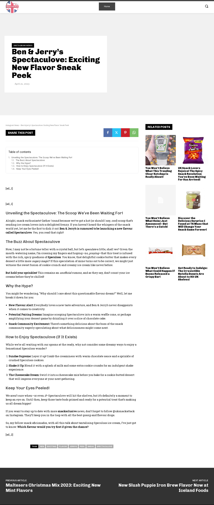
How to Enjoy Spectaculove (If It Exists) (35, 166)
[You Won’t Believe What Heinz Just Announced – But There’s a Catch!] (160, 200)
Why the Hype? (23, 163)
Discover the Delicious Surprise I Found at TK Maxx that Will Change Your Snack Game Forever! (193, 224)
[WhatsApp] (134, 132)
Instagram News (23, 45)
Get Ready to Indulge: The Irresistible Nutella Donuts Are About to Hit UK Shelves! (192, 273)
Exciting (51, 446)
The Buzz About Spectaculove (30, 160)
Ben (42, 446)
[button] (206, 6)
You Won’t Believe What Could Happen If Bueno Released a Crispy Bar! (160, 272)
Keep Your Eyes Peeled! (27, 169)
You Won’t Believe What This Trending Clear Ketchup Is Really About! (158, 172)
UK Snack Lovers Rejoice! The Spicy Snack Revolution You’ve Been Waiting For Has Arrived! (192, 173)
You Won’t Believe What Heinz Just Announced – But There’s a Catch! (157, 222)
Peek (82, 446)
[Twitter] (116, 132)
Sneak (90, 446)
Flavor (63, 446)
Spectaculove (104, 446)
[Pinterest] (125, 132)
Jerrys (73, 446)
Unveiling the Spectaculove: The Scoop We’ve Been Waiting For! (41, 157)
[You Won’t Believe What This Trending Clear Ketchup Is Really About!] (160, 150)
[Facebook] (108, 132)
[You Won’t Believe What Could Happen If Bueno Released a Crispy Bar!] (160, 250)
